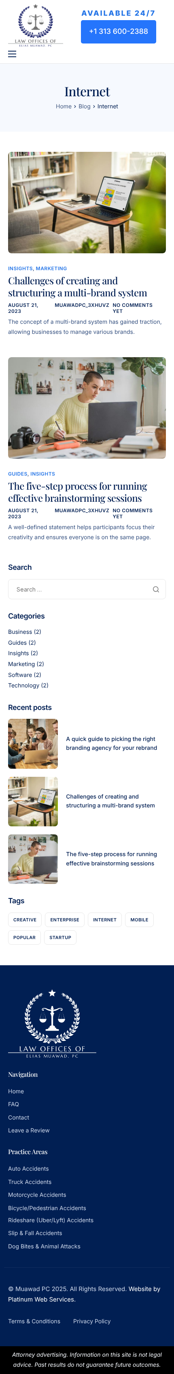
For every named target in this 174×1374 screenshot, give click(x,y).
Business (20, 632)
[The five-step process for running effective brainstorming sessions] (87, 407)
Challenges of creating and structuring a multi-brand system (77, 286)
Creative (24, 920)
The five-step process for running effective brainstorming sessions (77, 492)
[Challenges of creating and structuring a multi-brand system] (87, 202)
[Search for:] (87, 589)
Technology (23, 685)
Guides (18, 474)
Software (20, 675)
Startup (60, 937)
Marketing (51, 268)
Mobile (139, 920)
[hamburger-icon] (12, 54)
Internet (105, 920)
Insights (20, 268)
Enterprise (64, 920)
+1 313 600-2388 (119, 31)
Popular (24, 937)
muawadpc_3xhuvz (82, 305)
